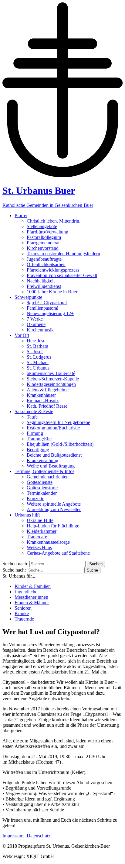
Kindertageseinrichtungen (51, 384)
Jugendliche (26, 591)
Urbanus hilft (27, 514)
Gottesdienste (39, 482)
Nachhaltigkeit (41, 280)
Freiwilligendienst (44, 286)
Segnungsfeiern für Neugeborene (58, 422)
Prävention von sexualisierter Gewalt (62, 275)
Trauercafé (37, 536)
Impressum (12, 835)
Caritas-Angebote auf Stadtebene (58, 553)
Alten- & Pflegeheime (48, 389)
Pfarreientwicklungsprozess (53, 269)
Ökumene (36, 324)
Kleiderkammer (41, 531)
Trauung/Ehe (39, 438)
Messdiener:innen (31, 597)
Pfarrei (21, 215)
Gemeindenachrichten (48, 476)
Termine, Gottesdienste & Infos (44, 471)
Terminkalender (42, 493)
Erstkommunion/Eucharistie (53, 427)
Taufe (32, 416)
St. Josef (35, 351)
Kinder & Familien (33, 586)
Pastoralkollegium (44, 237)
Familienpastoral (42, 308)
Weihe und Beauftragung (51, 465)
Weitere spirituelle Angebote (54, 504)
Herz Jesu (36, 340)
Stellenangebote (42, 226)
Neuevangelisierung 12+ (50, 313)
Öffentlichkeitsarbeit (46, 264)
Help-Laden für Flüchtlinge (53, 525)
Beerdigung (38, 449)
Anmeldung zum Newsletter (54, 509)
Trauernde (24, 618)
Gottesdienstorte (42, 487)
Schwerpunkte (28, 297)
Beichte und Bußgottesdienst (54, 455)
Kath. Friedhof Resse (47, 406)
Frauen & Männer (32, 602)
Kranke (22, 613)
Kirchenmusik (40, 329)
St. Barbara (37, 346)
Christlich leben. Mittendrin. (53, 220)
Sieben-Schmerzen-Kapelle (53, 378)
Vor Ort (22, 335)
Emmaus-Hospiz (43, 400)
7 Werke (35, 318)
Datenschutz (38, 835)
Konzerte (35, 498)
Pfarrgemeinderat (43, 242)
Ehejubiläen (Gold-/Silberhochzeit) (60, 444)
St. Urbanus (38, 367)
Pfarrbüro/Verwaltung (47, 231)
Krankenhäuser (41, 395)
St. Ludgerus (39, 357)
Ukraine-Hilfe (40, 520)
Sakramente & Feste (34, 411)
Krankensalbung (42, 460)
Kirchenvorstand (43, 248)
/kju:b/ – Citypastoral (47, 302)
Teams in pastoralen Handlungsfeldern (63, 253)
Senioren (23, 608)
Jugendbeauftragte (44, 259)
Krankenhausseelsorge (48, 542)
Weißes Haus (39, 547)
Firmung (35, 433)
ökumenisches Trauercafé (51, 373)
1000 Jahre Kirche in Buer (52, 291)
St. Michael (38, 362)
